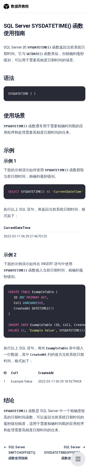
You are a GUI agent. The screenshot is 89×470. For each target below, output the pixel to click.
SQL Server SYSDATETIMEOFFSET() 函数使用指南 (64, 452)
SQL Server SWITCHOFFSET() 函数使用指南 (19, 452)
